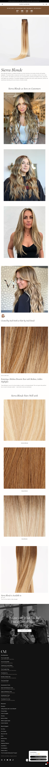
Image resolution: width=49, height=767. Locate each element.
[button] (43, 4)
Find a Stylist (24, 630)
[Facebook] (4, 760)
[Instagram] (2, 760)
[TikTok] (13, 760)
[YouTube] (7, 760)
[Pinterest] (10, 760)
